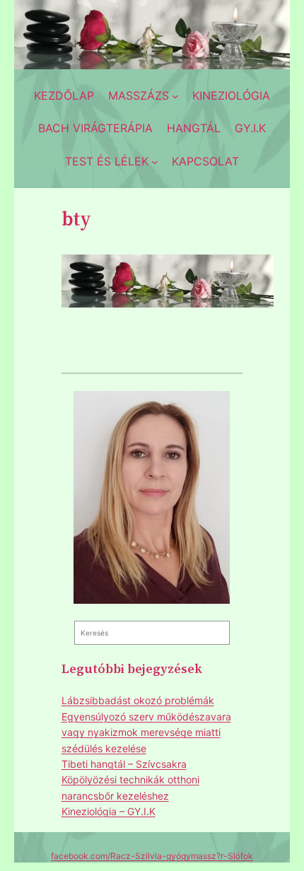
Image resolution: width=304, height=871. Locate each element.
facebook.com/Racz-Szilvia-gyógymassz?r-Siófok (152, 855)
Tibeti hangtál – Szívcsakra (124, 764)
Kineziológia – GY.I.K (109, 811)
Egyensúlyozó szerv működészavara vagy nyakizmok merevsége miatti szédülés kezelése (146, 732)
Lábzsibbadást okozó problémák (138, 700)
